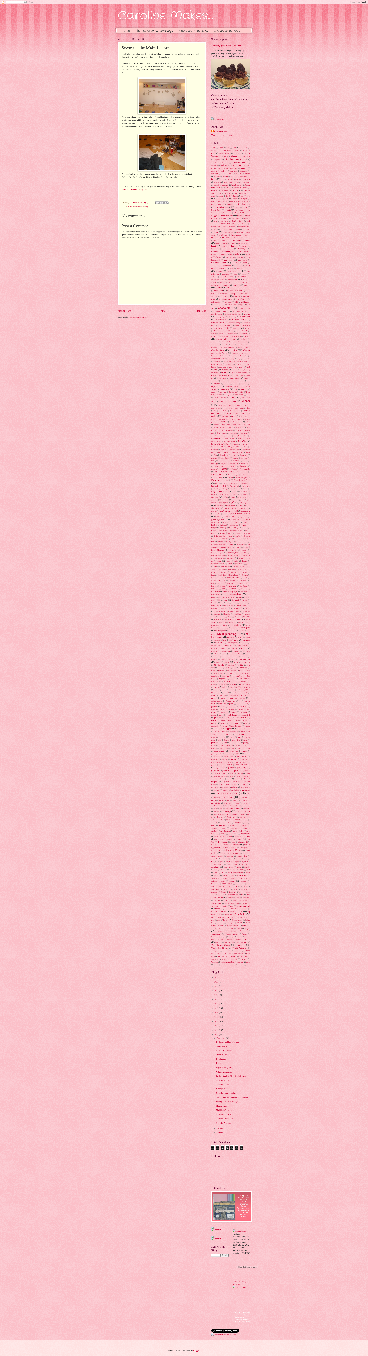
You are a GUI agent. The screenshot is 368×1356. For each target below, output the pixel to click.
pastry (213, 720)
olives (216, 690)
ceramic (213, 282)
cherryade (214, 296)
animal (224, 165)
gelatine (213, 500)
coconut (247, 336)
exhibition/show (229, 441)
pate (237, 720)
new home (226, 676)
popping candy (216, 754)
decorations (239, 394)
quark (236, 770)
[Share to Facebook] (164, 202)
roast (213, 806)
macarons (246, 611)
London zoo (243, 603)
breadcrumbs (236, 235)
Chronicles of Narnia (224, 325)
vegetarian (215, 933)
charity (236, 285)
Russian (220, 817)
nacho (241, 670)
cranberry (225, 369)
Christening (232, 317)
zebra (215, 965)
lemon (243, 588)
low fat (223, 608)
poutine (224, 759)
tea (242, 894)
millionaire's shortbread (219, 648)
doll (215, 411)
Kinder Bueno (234, 575)
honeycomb (241, 544)
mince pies (214, 651)
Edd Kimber (226, 424)
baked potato (236, 185)
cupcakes (225, 389)
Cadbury (223, 254)
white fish (227, 953)
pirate (213, 745)
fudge (213, 494)
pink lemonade (235, 743)
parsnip (213, 715)
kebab (245, 572)
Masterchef (232, 631)
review (228, 797)
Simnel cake (215, 845)
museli (234, 668)
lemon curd (215, 591)
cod (234, 339)
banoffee (225, 190)
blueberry (246, 218)
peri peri (216, 731)
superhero (244, 881)
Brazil (237, 229)
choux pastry (219, 317)
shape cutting (233, 834)
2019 (216, 999)
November (221, 1128)
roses (238, 808)
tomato (233, 908)
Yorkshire (214, 962)
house (244, 550)
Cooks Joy (230, 359)
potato (216, 756)
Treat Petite (240, 914)
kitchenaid (230, 577)
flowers (243, 466)
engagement (227, 436)
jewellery (214, 572)
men (224, 640)
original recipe (237, 697)
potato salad (228, 756)
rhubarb (244, 797)
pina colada (236, 740)
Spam (237, 861)
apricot (223, 171)
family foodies (233, 446)
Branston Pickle (226, 229)
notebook (244, 681)
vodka (239, 937)
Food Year (218, 477)
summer (232, 880)
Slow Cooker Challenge (230, 853)
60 (240, 148)
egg (229, 427)
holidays (229, 542)
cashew (213, 277)
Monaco (244, 657)
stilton (248, 872)
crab (248, 367)
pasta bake (227, 718)
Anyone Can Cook (230, 168)
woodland (214, 959)
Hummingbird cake (218, 555)
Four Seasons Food (242, 480)
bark (220, 193)
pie (239, 737)
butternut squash (228, 251)
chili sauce (228, 302)
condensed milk (241, 342)
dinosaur (222, 405)
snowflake (214, 859)
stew (223, 872)
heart (229, 533)
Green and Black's (230, 516)
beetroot (234, 198)
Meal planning (226, 634)
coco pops (225, 336)
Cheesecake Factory (234, 290)
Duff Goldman (224, 419)
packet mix (222, 703)
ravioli (221, 784)
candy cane (227, 265)
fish (212, 460)
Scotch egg (234, 828)
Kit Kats (245, 575)
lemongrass (215, 594)
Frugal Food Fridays (220, 491)
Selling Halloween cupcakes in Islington (232, 1097)
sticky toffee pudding (235, 872)
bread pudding (228, 232)
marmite (224, 625)
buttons (213, 254)
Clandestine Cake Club (223, 331)
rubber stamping (232, 814)
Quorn (248, 773)
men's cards (233, 639)
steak (248, 869)
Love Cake (241, 605)
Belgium (244, 198)
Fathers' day (234, 449)
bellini (213, 201)
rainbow (220, 779)
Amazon (225, 163)
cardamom (225, 274)
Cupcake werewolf (223, 1080)
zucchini (241, 965)
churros (236, 325)
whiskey (237, 951)
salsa (246, 820)
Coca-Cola (244, 333)
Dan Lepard (233, 392)
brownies (236, 240)
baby (233, 176)
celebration (232, 279)
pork (238, 753)
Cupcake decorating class (226, 1093)
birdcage (221, 204)
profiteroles (221, 768)
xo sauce (224, 959)
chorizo (247, 313)
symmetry (226, 889)
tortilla (223, 911)
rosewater (246, 808)
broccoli (225, 240)
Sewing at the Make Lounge (227, 1101)
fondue (234, 469)
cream (223, 372)
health (222, 533)
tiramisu (224, 906)
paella (231, 703)
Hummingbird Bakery (237, 552)
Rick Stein (227, 803)
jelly (239, 569)
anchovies (214, 165)
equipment (215, 438)
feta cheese (224, 455)
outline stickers (216, 701)
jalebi (248, 564)
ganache (214, 497)
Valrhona (231, 928)
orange (243, 695)
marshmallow (235, 625)
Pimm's (226, 740)
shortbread (240, 839)
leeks (223, 588)
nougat (213, 684)
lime (226, 599)
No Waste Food (230, 681)
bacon (213, 179)
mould (217, 662)
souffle (245, 859)
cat (231, 276)
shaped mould (219, 836)
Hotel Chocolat (217, 550)
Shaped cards (221, 1105)
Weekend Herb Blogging (219, 948)
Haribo (245, 528)
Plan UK (214, 748)
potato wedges (242, 756)
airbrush (236, 153)
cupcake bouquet (232, 386)
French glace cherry (220, 489)
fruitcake (244, 491)
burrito (244, 246)
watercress (218, 942)
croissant (223, 381)
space (221, 861)
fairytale (244, 444)
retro (248, 794)
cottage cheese (216, 364)
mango (237, 619)
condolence (215, 345)
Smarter (244, 853)
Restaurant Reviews (193, 31)
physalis (214, 737)
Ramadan (237, 779)
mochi (230, 654)
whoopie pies (222, 956)
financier (214, 458)
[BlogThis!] (159, 202)
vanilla (239, 928)
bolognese (224, 221)
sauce (213, 825)
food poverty (232, 475)
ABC (245, 148)
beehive (218, 199)
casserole (223, 277)
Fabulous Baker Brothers (220, 444)
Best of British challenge (239, 201)
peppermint (218, 729)
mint (223, 654)
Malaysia (237, 617)
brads (216, 229)
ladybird (232, 580)
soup (213, 861)
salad (228, 819)
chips (241, 304)
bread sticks (223, 235)
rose (221, 808)
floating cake (245, 463)
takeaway (244, 889)
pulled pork (215, 770)
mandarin (217, 619)
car (249, 268)
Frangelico (233, 483)
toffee (217, 908)
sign (233, 842)
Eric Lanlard (229, 438)
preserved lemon (217, 762)
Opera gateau (233, 695)
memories (217, 640)
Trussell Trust (242, 917)
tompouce (244, 909)
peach (213, 723)
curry (243, 389)
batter (213, 196)
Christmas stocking (234, 322)
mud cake (231, 665)
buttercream (228, 249)
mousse (226, 662)
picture (232, 737)
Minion (216, 654)
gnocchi (214, 511)
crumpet (226, 384)
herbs (238, 536)
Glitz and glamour (230, 508)
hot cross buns (226, 547)
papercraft (223, 712)
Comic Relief (226, 342)
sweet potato (233, 886)
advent (237, 150)
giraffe (240, 505)
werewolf (227, 951)
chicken (224, 296)
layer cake (233, 586)
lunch (247, 608)
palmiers (223, 706)
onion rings (222, 695)
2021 (216, 990)
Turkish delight (237, 920)
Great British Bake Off (240, 513)
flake (245, 461)
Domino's (223, 411)
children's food (216, 302)
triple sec (221, 917)
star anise (224, 870)
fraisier (217, 483)
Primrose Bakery (241, 762)
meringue (246, 639)
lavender (222, 586)
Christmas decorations (225, 1118)
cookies (233, 350)
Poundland (214, 759)
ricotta (237, 803)
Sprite (216, 870)
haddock (214, 525)
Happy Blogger (234, 528)
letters (239, 597)
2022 (216, 986)
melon (248, 637)
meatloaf (240, 637)
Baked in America (221, 185)
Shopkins (230, 839)
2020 (216, 995)
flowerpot (232, 466)
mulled (220, 668)
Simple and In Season (231, 844)
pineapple (215, 742)
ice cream (231, 558)
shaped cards (245, 833)
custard (213, 392)
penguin (247, 726)
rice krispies (215, 803)
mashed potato (220, 630)
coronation (227, 361)
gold (236, 511)
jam (215, 566)
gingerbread (230, 505)
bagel (222, 179)
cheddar (247, 285)
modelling (239, 654)
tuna (218, 920)
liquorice (214, 603)
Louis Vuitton (229, 605)
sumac (223, 881)
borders (244, 224)
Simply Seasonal (231, 847)
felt (219, 452)
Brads (218, 1063)
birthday (230, 204)
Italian (229, 563)
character (226, 285)
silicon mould (243, 842)
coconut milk (221, 339)
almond (234, 156)
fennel (226, 452)
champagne (215, 285)
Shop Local (219, 839)
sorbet (238, 859)
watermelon (241, 942)
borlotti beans (215, 226)
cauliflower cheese (217, 279)
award (225, 176)
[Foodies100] (217, 1229)
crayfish (234, 370)
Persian (224, 731)
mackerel (217, 614)
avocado (217, 176)
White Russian (238, 953)
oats (231, 687)
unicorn (239, 922)
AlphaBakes (233, 159)
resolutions (235, 790)
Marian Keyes (243, 622)
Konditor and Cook (218, 580)
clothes (213, 333)
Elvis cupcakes (222, 433)
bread (216, 232)
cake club (240, 257)
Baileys (237, 179)
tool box (214, 911)
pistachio (229, 745)
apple (243, 168)
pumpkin (225, 770)
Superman (214, 884)
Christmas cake (222, 319)
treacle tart (228, 914)
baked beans (246, 182)
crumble (217, 383)
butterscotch (243, 251)
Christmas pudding (218, 322)
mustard (221, 670)
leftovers (232, 588)
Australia (239, 174)
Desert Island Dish (220, 397)
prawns (234, 759)
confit (232, 345)
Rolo (215, 808)
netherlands (215, 676)
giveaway (215, 508)
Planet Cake (224, 748)
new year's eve (238, 676)
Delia (248, 395)
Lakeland (242, 580)
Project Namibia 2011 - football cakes (231, 1076)
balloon (228, 188)
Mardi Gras (222, 622)
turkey (225, 919)
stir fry (216, 875)
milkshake (229, 645)
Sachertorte (243, 817)
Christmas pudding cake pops (227, 1042)
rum (242, 814)
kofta (245, 578)
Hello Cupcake (219, 536)
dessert (233, 397)
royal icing (246, 811)
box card (232, 226)
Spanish (245, 861)
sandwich (238, 822)
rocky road (246, 806)
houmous (233, 550)
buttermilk (214, 251)
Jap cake (222, 569)
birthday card (222, 207)
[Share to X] (161, 202)
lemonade (244, 591)
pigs (219, 740)
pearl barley (215, 726)
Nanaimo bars (218, 673)
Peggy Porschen (235, 726)
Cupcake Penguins (223, 1122)
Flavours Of (234, 463)
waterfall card (229, 942)
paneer (222, 709)
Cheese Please (232, 288)
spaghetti (229, 861)
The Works (214, 906)
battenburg (244, 193)
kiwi (238, 577)
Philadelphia (226, 734)
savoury (244, 825)
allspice (225, 156)
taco (235, 889)
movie (236, 662)
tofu (226, 909)
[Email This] (156, 202)
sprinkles (247, 867)
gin (241, 502)
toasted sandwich (243, 906)
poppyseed (228, 754)
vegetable (220, 931)
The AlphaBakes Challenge (154, 31)
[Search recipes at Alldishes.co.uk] (240, 1287)
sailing (221, 820)
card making (234, 271)
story (232, 875)
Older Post (200, 310)
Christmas (245, 316)
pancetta (214, 709)
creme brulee (238, 375)
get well (234, 500)
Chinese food (231, 304)
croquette (232, 381)
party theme (232, 714)
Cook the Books (242, 347)
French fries (246, 486)
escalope (240, 438)
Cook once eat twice (227, 347)
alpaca (217, 159)
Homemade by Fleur (218, 544)
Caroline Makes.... (165, 16)
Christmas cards (239, 319)
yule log (240, 962)
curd (235, 389)
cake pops (228, 259)
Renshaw (225, 790)
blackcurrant (227, 213)
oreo (213, 698)
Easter (222, 421)
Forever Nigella (242, 477)
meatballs (230, 637)
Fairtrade (236, 444)
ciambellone (218, 328)
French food (234, 486)
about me (215, 150)
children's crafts (241, 299)
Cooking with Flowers (219, 356)
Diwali (239, 405)
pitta (237, 745)
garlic (233, 497)
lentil (224, 594)
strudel (233, 878)
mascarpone (245, 627)
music (213, 670)
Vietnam (214, 937)
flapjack (223, 463)
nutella (216, 687)
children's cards (225, 299)
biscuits (228, 210)
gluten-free (243, 508)
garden (225, 497)
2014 (216, 1021)
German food (224, 500)
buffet (233, 243)
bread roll (239, 232)
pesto (243, 731)
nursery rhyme (245, 684)
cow (241, 366)
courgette (222, 367)
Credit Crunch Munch (220, 375)
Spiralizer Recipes (227, 31)
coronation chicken (240, 361)
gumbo (245, 522)
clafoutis (247, 328)
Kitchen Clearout (217, 578)
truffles (230, 917)
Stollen (225, 875)
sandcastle (214, 823)
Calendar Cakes (218, 262)
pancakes (242, 706)
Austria (247, 173)
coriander (247, 359)
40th (234, 147)
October (220, 1132)
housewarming (216, 553)
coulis (239, 364)
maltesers (246, 616)
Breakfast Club (239, 238)
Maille (229, 617)
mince (243, 648)
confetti (224, 345)
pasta (216, 717)
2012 (216, 1030)
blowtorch (224, 218)
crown (241, 381)
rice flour (244, 800)
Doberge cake (216, 408)
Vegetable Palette (238, 931)
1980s (221, 147)
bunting (224, 246)
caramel (219, 271)
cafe (230, 254)
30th (227, 147)
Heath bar (237, 533)
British (216, 240)
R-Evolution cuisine (220, 776)
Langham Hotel (242, 583)
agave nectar (224, 153)
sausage (222, 825)
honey (232, 544)
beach (235, 196)
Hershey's (224, 538)
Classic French (241, 331)
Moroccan (232, 659)
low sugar (236, 608)
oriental (223, 698)
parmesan (243, 712)
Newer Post (124, 310)
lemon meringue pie (230, 591)
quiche (232, 773)
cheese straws (245, 288)
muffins (240, 665)
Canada (245, 262)
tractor (232, 911)
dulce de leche (237, 419)
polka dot (247, 748)
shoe (248, 836)
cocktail (214, 336)
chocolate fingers (221, 311)
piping (245, 742)
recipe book (243, 784)
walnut (247, 939)
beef (248, 195)
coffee (243, 339)
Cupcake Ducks (222, 1084)
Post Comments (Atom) (138, 316)
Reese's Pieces (245, 787)
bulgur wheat (243, 243)
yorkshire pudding (227, 962)
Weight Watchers (239, 947)
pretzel (229, 762)
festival (247, 452)
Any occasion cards (224, 1050)
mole (216, 657)
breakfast (225, 237)
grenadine (236, 519)
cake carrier (230, 257)
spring (239, 867)
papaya (240, 709)
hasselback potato (236, 530)
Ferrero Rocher (237, 452)
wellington (214, 951)
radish (246, 776)
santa (246, 823)
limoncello (236, 600)
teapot (238, 897)
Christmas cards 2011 (224, 1114)
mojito (248, 654)
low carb (214, 608)
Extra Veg (242, 441)
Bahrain (229, 179)
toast (232, 906)
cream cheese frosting (239, 372)
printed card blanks (226, 765)
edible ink (247, 424)
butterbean (214, 249)
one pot (226, 693)
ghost (242, 500)
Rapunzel (226, 781)
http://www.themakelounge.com (134, 189)
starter (241, 869)
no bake (233, 679)
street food (215, 878)
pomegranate (219, 750)
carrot (235, 273)
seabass (235, 831)
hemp (231, 536)
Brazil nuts (246, 229)
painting (214, 706)
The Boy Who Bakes (231, 903)
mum (227, 667)
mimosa (234, 648)
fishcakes (236, 460)
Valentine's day (217, 928)
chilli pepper (245, 302)
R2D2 (232, 776)
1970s (213, 148)
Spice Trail (232, 864)
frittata (238, 489)
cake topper (242, 260)
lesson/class (137, 206)
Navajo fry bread (231, 673)
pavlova (244, 720)
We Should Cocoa (220, 944)
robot (220, 806)
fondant (223, 468)
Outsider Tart (230, 701)
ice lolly (242, 558)
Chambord (243, 282)
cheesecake (218, 290)
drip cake (244, 416)
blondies (240, 215)
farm (245, 447)
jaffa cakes (239, 563)
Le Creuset (243, 586)
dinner (246, 401)
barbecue (235, 190)
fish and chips (225, 461)
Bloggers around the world (222, 215)
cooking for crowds (240, 353)
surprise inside (227, 883)
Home (125, 31)
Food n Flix (217, 474)
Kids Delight (222, 575)
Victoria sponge (232, 934)
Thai (226, 900)
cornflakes (217, 361)
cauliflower (241, 276)
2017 (216, 1008)
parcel (234, 712)
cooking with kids (217, 358)
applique (214, 171)
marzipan (234, 628)
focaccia (214, 469)
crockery (214, 381)
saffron (213, 820)
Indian (236, 561)
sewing (145, 206)
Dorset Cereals (234, 411)
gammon (244, 494)
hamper (214, 527)
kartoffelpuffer (234, 572)
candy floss (239, 266)
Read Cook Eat (231, 784)
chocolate (224, 308)
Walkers (238, 939)
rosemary (229, 808)
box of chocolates (244, 226)
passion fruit (245, 715)
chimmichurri (218, 305)
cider (227, 328)
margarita (232, 622)
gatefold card (242, 497)
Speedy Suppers (217, 864)
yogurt (243, 959)
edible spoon (219, 427)
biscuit (245, 207)
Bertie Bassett (222, 201)
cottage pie (230, 364)
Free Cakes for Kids (218, 486)
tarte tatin (221, 895)
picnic (222, 737)
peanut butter (234, 723)
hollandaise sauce (241, 542)
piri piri (220, 745)
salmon (237, 819)
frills (231, 489)
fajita (213, 447)
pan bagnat (232, 706)
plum (239, 748)
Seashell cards (221, 1046)
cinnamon (237, 328)
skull (212, 850)
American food (238, 162)
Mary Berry (224, 628)
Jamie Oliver (225, 566)
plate (232, 748)
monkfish (214, 659)
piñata (245, 740)
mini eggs (246, 651)
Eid (221, 430)
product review (243, 764)
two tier (220, 923)
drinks (233, 416)
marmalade (215, 625)
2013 (216, 1025)
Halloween (234, 524)
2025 (216, 977)
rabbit (239, 776)
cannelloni (222, 268)
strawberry (241, 875)
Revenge (217, 797)
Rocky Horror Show (232, 806)
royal (237, 811)
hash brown (223, 530)
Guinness (236, 522)
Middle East (215, 645)
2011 (216, 1034)
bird (212, 204)
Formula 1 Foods (219, 480)
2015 (216, 1017)
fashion (223, 449)
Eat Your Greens (236, 422)
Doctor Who (228, 408)
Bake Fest (246, 179)
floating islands (219, 466)
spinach (244, 864)
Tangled (223, 892)
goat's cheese (225, 510)
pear (245, 723)
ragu (212, 779)
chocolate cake (245, 308)
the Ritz (244, 903)
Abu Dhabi (227, 150)
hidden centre (237, 539)
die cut (233, 401)
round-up (226, 811)
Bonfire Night (237, 221)
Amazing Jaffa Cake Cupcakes (226, 45)
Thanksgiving (216, 903)
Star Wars (233, 870)
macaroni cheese (233, 611)
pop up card (233, 751)
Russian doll (231, 817)
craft (130, 206)
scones (223, 828)
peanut (223, 723)
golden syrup (245, 511)
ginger (247, 502)
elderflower (229, 430)
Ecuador (216, 424)
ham (244, 524)
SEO (242, 831)
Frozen (245, 489)
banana (214, 190)
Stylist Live (243, 878)
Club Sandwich (232, 333)
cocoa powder (236, 336)
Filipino (234, 455)
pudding (231, 767)
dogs (248, 408)
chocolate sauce (216, 314)
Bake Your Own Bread (231, 182)
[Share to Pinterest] (167, 202)
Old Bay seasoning (243, 687)
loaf (227, 603)
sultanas (214, 881)
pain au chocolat (242, 704)
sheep (229, 836)
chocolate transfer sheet (233, 314)
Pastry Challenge (226, 720)
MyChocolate (231, 670)
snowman (224, 859)
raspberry (236, 781)
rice (234, 800)
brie (249, 238)
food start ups (245, 475)
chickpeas (236, 296)
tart (239, 891)
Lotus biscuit (216, 605)
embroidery (244, 433)
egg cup (239, 427)
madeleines (221, 617)
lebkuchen (214, 589)
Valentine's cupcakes (224, 1071)
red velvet (224, 787)
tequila (217, 900)
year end (234, 959)
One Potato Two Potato (240, 693)
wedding (241, 944)
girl (246, 505)
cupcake (215, 386)
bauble (220, 196)
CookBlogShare (217, 350)
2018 (216, 1003)
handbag (223, 527)
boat (215, 221)
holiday (220, 541)
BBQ (228, 196)
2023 (216, 981)
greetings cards (218, 519)
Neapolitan (244, 673)
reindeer (216, 790)
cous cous (232, 367)
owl (240, 701)
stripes (225, 878)
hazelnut (214, 533)
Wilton (232, 956)
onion (213, 695)
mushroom (244, 667)
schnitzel (214, 828)
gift (232, 502)
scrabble (214, 831)
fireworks (244, 458)
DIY (246, 405)
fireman (235, 458)
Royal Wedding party (224, 1067)
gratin (226, 514)
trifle (212, 917)
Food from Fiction (223, 471)
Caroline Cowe (220, 131)
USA (244, 925)
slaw (219, 850)
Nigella (222, 678)
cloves (221, 333)
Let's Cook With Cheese (226, 597)
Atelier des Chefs (227, 174)
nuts (223, 687)
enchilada (214, 436)
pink (225, 742)
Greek (217, 516)
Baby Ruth (243, 176)
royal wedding (219, 814)
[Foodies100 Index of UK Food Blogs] (223, 1226)
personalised (234, 731)
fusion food (223, 494)
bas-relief (228, 193)
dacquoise (222, 392)
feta (215, 455)
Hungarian (246, 555)
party (221, 714)
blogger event (240, 212)
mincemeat (226, 651)
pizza (244, 745)
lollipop (234, 603)
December (221, 1038)
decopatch (228, 395)
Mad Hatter (237, 614)
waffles (220, 939)
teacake (230, 897)
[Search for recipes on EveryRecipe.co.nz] (218, 118)
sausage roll (234, 825)
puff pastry (241, 767)
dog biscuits (239, 408)
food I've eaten (242, 472)
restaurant (246, 789)
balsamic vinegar (240, 187)
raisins (229, 779)
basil (235, 193)
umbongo (230, 923)
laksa (213, 583)
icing (219, 560)
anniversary (238, 165)
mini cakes (236, 651)
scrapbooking (225, 831)
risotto (245, 803)
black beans (239, 210)
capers (232, 268)
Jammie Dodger (238, 566)
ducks (213, 419)
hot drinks (237, 547)
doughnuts (228, 413)
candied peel (215, 266)
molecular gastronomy (229, 657)
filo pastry (244, 455)
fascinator (214, 449)
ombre (224, 690)
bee (242, 196)
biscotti (237, 207)
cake (237, 254)
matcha (241, 631)
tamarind (214, 892)
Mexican (218, 642)
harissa (213, 530)
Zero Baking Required (227, 965)
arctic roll (233, 171)
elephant (239, 430)
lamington (230, 583)
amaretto (214, 163)
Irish (222, 564)
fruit (235, 491)
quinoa (240, 773)
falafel (220, 447)
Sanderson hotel (226, 823)
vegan (247, 928)
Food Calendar (245, 469)
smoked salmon (217, 856)
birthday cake (243, 204)
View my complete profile (221, 135)
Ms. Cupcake (219, 665)
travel (240, 911)
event (219, 441)
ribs (228, 800)
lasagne (213, 586)
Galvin (234, 494)
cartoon (244, 274)
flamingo (214, 463)
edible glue (237, 424)
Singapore (243, 847)
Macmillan (226, 614)
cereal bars (232, 282)
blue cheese (235, 218)
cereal (222, 282)
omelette (232, 690)
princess (214, 765)
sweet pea (221, 886)
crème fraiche (221, 378)
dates (241, 392)
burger (234, 246)
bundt (213, 246)
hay (246, 530)
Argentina (243, 171)
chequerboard (222, 293)
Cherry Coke (243, 293)
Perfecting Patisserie (243, 729)
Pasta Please (240, 717)
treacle (220, 914)
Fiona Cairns (225, 458)
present (244, 759)
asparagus (214, 173)
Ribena (221, 800)
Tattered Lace (233, 894)
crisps (246, 378)
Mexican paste (232, 642)
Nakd (248, 670)
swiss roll (215, 889)
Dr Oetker (240, 413)
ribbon (213, 800)
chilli (236, 302)
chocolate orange (240, 311)
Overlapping (221, 1059)
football (230, 477)
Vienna (244, 934)
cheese (218, 287)
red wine (234, 787)
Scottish (244, 828)
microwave (244, 643)
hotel (246, 547)
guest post (225, 522)
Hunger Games (219, 558)
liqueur (245, 600)
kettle (213, 575)
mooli (223, 659)
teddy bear (246, 897)
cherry (233, 293)
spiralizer (215, 866)
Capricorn (240, 268)
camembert (235, 263)
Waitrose (229, 939)
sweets (245, 886)
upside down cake (233, 925)
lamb (220, 583)
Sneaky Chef (242, 856)
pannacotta (231, 709)
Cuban (235, 384)
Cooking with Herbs (239, 356)
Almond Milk (245, 156)
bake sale (217, 182)
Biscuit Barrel (216, 210)
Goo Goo (217, 514)
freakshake (244, 483)
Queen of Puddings (220, 773)
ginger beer (219, 505)
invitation (214, 563)
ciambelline (246, 325)
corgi (239, 359)
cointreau (214, 342)
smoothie (230, 856)
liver (221, 603)
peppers (228, 728)
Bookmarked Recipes (228, 223)
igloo (228, 561)
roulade (216, 811)
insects (244, 561)
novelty (233, 684)
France (225, 483)
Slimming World (232, 850)
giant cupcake (223, 502)
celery (245, 279)
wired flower (243, 956)
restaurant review (227, 793)
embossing (233, 433)
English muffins (241, 436)
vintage (231, 937)
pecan (225, 726)
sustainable (239, 884)
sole (231, 859)
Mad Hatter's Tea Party (225, 1110)
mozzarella (246, 662)
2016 (216, 1012)
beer (226, 198)
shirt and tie (239, 836)
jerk (246, 569)
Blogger (196, 1350)
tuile (212, 920)
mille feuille (242, 645)
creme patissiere (235, 378)
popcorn (244, 751)
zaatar (248, 962)
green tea (244, 517)
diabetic (222, 401)
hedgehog (247, 533)
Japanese (231, 569)
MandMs (228, 619)
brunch (247, 240)
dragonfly (225, 416)
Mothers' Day (244, 659)
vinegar (223, 937)
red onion (214, 787)
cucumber (244, 384)
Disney (231, 405)
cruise (248, 381)
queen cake (246, 770)
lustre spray (220, 611)
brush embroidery (221, 243)
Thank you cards (240, 900)
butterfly (241, 248)
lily (219, 600)
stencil (216, 872)
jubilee (223, 572)
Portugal (247, 754)
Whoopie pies (221, 1088)
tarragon (232, 892)
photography (240, 734)
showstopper (223, 841)
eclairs (247, 422)
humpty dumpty (233, 555)
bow (224, 226)
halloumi (223, 525)
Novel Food (223, 684)
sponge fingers (228, 867)
